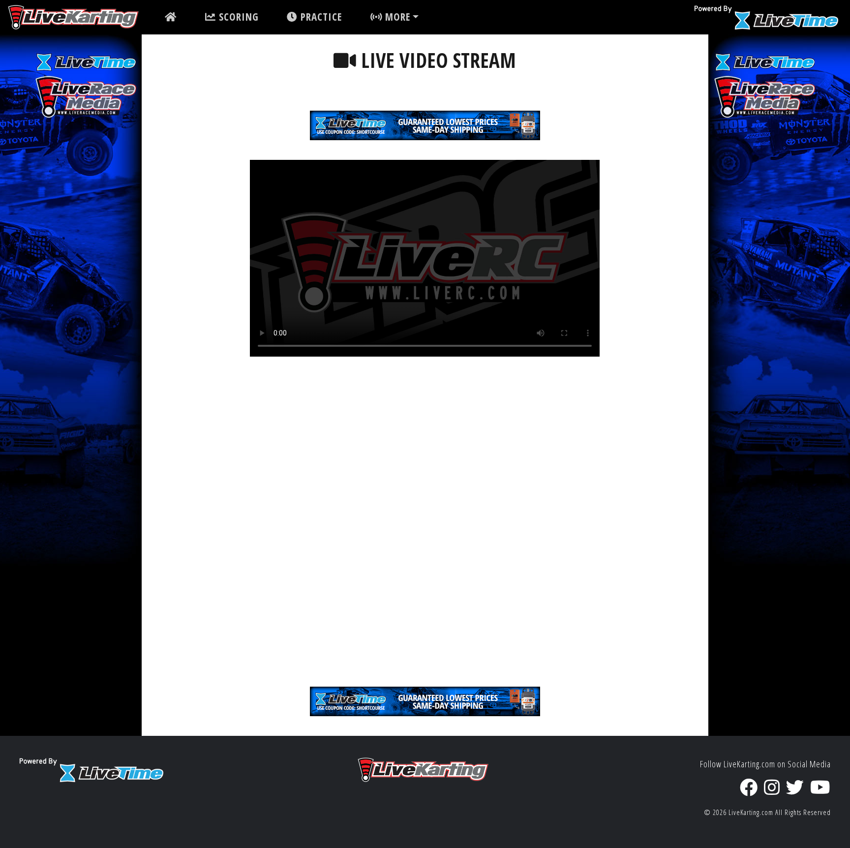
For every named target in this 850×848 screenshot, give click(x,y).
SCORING (237, 17)
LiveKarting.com (751, 812)
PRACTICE (320, 17)
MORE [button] (396, 17)
